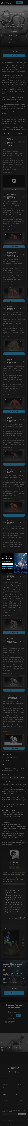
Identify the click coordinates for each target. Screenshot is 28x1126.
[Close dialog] (26, 554)
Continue (7, 566)
